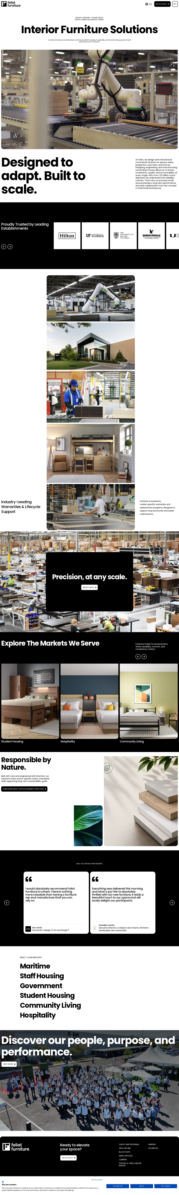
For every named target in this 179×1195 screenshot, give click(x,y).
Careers (123, 1159)
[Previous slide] (3, 246)
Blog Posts (124, 1152)
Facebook (153, 1148)
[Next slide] (9, 246)
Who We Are (8, 1064)
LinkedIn (152, 1144)
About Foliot (88, 587)
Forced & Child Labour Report (130, 1164)
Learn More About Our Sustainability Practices (23, 789)
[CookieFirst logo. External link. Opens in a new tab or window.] (3, 1182)
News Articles (126, 1156)
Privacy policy (96, 1180)
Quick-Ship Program (129, 1144)
